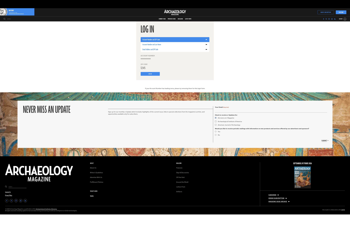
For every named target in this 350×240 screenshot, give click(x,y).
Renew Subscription (326, 12)
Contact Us (8, 192)
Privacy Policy (8, 195)
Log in (150, 74)
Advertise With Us (96, 177)
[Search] (4, 19)
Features (179, 168)
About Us (93, 168)
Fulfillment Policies (96, 182)
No (219, 135)
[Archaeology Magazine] (39, 183)
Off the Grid (180, 177)
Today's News (94, 191)
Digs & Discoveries (182, 173)
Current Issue (162, 19)
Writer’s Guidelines (96, 173)
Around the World (182, 182)
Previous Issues (172, 19)
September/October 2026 (302, 163)
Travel (92, 196)
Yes (219, 132)
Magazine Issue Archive (278, 201)
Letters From (180, 187)
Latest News (188, 19)
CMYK (343, 210)
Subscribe (341, 12)
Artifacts (179, 192)
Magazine (226, 118)
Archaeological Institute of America (230, 122)
